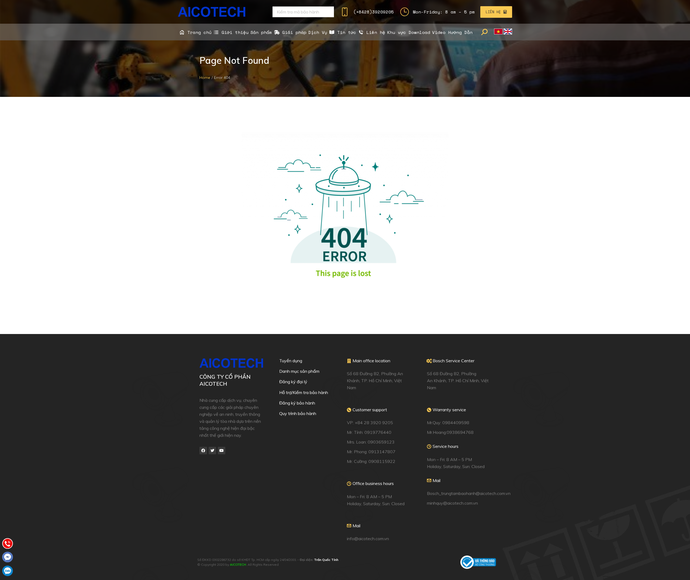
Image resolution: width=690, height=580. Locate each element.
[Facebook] (203, 450)
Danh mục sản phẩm (299, 371)
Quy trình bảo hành (297, 413)
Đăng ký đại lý (293, 381)
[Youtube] (221, 450)
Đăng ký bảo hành (297, 403)
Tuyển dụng (290, 360)
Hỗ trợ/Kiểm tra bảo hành (303, 392)
